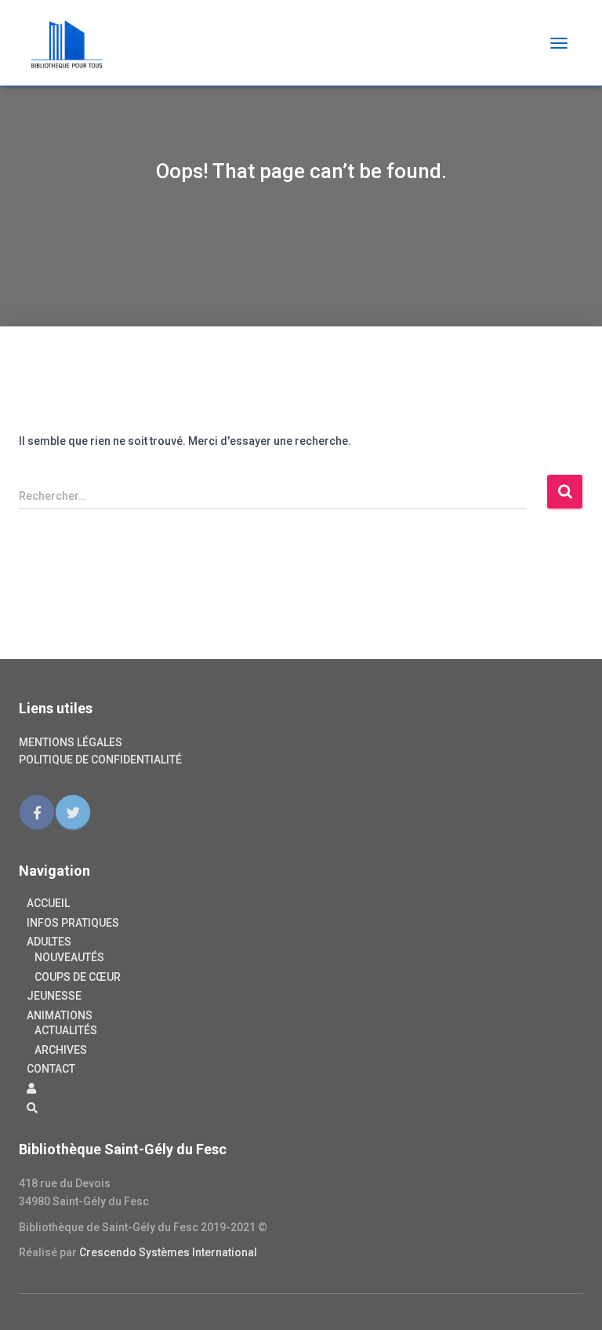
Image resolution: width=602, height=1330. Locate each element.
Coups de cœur (77, 977)
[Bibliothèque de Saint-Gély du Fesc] (74, 43)
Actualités (65, 1030)
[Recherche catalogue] (32, 1109)
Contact (51, 1068)
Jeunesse (54, 995)
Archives (60, 1050)
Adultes (49, 941)
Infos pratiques (73, 922)
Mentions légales (70, 742)
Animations (59, 1015)
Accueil (48, 903)
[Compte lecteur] (31, 1089)
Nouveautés (69, 957)
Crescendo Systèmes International (168, 1252)
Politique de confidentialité (100, 759)
